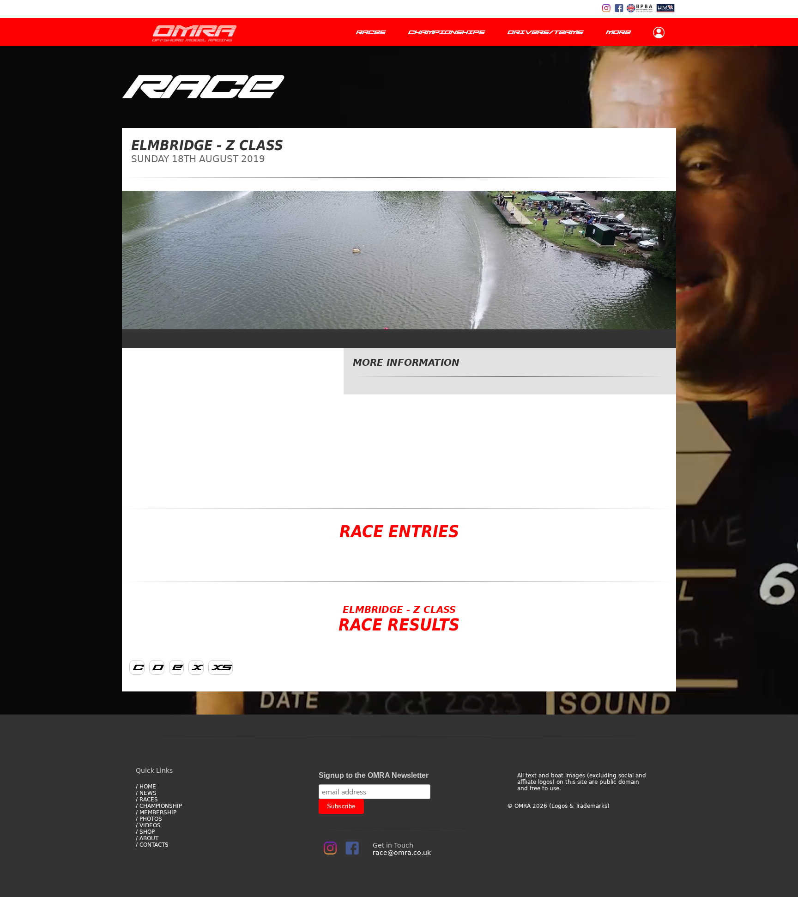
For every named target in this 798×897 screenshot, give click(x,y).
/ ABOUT (147, 838)
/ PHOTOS (149, 819)
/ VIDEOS (148, 825)
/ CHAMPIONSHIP (159, 806)
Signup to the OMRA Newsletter (374, 775)
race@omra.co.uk (402, 852)
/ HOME (146, 786)
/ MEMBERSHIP (156, 812)
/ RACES (147, 799)
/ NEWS (146, 793)
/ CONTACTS (152, 845)
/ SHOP (145, 832)
